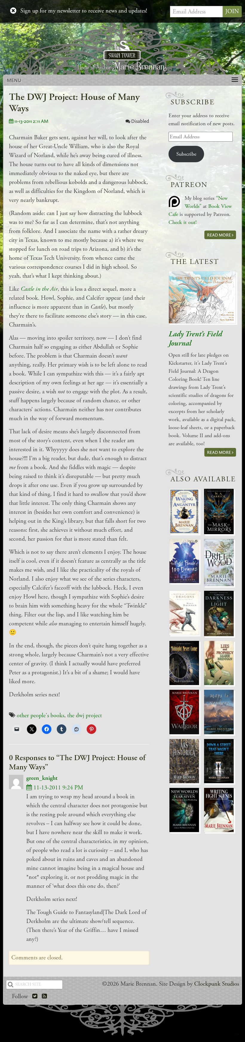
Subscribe (186, 154)
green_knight (41, 778)
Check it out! (183, 222)
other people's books (40, 715)
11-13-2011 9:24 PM (57, 787)
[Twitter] (34, 996)
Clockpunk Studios (216, 984)
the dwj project (84, 715)
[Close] (13, 11)
